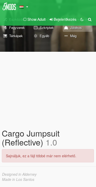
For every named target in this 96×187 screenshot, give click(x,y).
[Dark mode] (82, 19)
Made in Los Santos (18, 179)
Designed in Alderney (19, 174)
